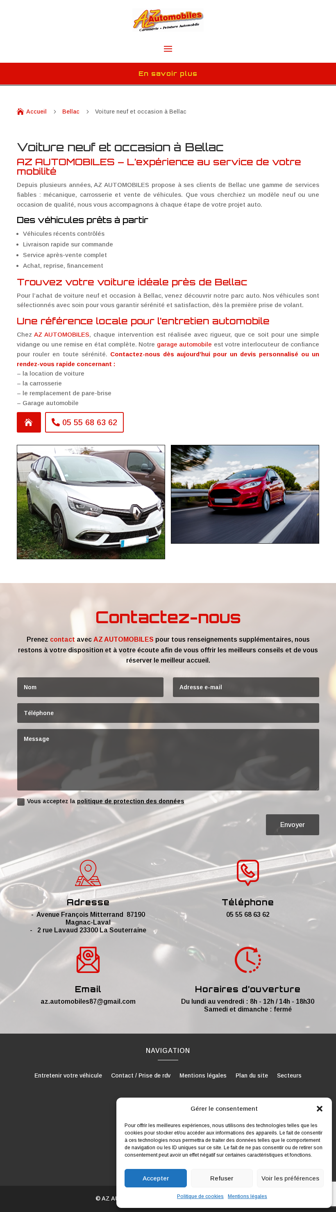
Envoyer (292, 824)
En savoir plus (168, 73)
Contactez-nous (135, 354)
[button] (320, 1109)
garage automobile (184, 344)
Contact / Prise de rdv (140, 1076)
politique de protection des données (130, 801)
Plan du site (252, 1076)
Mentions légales (247, 1196)
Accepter (156, 1178)
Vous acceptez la (105, 801)
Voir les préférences (290, 1178)
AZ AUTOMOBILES (61, 334)
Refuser (221, 1178)
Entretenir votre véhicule (68, 1076)
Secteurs (289, 1076)
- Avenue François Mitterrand (79, 914)
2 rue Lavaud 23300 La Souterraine (91, 930)
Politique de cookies (200, 1196)
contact (62, 639)
